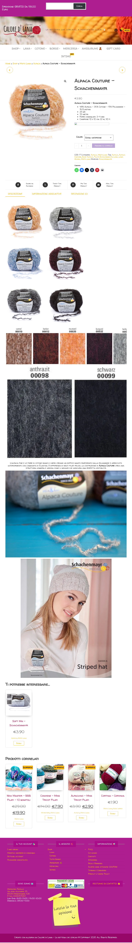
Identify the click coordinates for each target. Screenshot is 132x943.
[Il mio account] (116, 30)
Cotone (40, 48)
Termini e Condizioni (97, 870)
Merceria (70, 48)
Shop (15, 63)
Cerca (79, 6)
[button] (65, 81)
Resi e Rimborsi (95, 863)
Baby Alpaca (87, 157)
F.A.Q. (90, 849)
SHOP (15, 48)
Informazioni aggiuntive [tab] (46, 193)
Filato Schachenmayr (103, 157)
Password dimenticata (17, 859)
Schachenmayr (105, 159)
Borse (54, 48)
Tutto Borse (55, 859)
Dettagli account (15, 856)
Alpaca (36, 63)
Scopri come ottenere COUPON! (102, 866)
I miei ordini (12, 849)
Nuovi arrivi (117, 808)
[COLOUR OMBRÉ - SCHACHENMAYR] (122, 70)
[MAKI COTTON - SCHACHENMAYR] (10, 70)
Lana (26, 48)
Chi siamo (92, 853)
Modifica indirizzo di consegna (21, 853)
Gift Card (113, 48)
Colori (79, 136)
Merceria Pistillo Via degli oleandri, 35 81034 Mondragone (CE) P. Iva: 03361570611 (19, 892)
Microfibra (45, 813)
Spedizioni (92, 859)
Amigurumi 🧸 (92, 48)
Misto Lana (25, 63)
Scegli (18, 743)
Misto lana (85, 159)
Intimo (67, 55)
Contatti (92, 856)
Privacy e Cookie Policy (99, 873)
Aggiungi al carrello (103, 145)
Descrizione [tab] (15, 193)
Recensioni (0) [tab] (79, 193)
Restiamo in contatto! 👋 (106, 883)
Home (7, 63)
